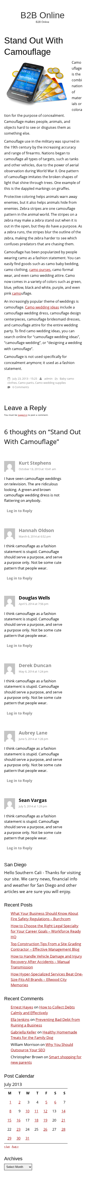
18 (36, 1120)
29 (9, 1138)
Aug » (15, 1146)
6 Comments (20, 387)
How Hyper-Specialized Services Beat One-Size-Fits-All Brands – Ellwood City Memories (47, 979)
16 (18, 1120)
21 (63, 1120)
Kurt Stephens (35, 463)
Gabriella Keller (23, 1032)
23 (18, 1129)
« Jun (7, 1146)
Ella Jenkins (20, 1019)
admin (48, 379)
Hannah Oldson (36, 530)
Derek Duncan (35, 665)
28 (63, 1129)
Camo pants (26, 383)
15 (9, 1120)
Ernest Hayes (22, 1007)
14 (63, 1111)
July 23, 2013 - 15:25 (24, 379)
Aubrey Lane (33, 733)
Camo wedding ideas (42, 307)
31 (27, 1138)
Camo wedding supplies (50, 383)
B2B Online (42, 15)
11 (36, 1111)
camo (16, 293)
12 (45, 1111)
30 (18, 1138)
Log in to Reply (19, 510)
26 (45, 1129)
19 (45, 1120)
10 (27, 1111)
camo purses (40, 269)
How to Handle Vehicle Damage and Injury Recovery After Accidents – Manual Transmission (46, 962)
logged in (22, 414)
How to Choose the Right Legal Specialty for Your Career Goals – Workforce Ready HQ (46, 931)
